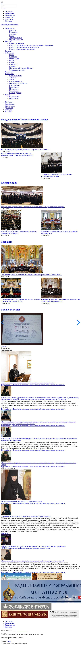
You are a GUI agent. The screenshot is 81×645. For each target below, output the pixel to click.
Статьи (11, 55)
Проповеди (13, 32)
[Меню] (2, 4)
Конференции (9, 182)
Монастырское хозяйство (18, 83)
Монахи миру (14, 89)
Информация (9, 13)
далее (9, 641)
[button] (78, 322)
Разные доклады (10, 309)
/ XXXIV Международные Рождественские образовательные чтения (25, 548)
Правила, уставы (15, 93)
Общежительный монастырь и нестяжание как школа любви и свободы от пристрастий (32, 561)
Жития (11, 79)
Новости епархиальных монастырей (22, 49)
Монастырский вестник (9, 25)
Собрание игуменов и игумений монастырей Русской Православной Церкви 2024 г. (20, 300)
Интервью (13, 57)
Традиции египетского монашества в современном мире (21, 501)
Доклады (12, 34)
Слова (11, 36)
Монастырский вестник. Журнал (21, 68)
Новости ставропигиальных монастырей (24, 47)
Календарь (9, 19)
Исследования (14, 85)
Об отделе (8, 11)
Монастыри (9, 72)
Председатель (10, 15)
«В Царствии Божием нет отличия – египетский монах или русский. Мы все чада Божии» (33, 546)
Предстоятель (10, 28)
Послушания (13, 91)
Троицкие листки (15, 38)
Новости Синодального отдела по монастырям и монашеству (31, 45)
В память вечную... (16, 81)
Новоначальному (15, 76)
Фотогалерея (13, 98)
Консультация (14, 87)
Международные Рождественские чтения (24, 119)
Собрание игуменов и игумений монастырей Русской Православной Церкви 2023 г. (60, 300)
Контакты (8, 21)
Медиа (7, 95)
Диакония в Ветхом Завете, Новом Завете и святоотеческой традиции (26, 516)
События (12, 30)
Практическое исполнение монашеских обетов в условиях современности (27, 383)
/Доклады (4, 533)
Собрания (6, 241)
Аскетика (12, 77)
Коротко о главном (16, 39)
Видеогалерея (14, 96)
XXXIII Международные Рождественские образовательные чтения (56, 175)
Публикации (9, 53)
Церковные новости (16, 43)
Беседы (11, 60)
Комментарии (14, 58)
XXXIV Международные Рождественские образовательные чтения (25, 149)
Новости (8, 41)
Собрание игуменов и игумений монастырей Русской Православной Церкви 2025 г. (31, 275)
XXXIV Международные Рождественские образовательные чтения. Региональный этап (17, 154)
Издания (12, 66)
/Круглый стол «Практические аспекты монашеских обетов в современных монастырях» (33, 385)
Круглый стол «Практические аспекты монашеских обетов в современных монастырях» (33, 207)
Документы (9, 17)
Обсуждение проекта (16, 70)
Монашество (9, 74)
